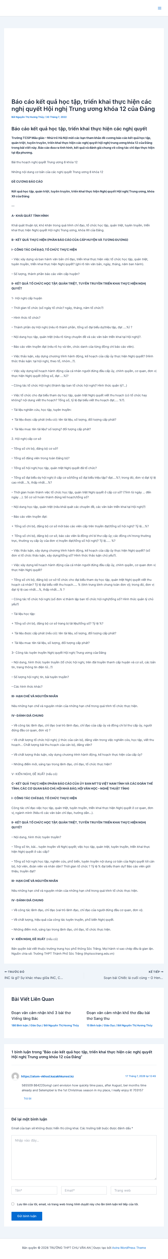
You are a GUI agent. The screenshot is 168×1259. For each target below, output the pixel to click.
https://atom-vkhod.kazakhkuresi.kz (47, 1076)
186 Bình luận (19, 1025)
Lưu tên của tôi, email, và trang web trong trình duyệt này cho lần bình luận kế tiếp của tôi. (77, 1204)
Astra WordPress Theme (129, 1248)
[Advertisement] (84, 66)
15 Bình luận (94, 1025)
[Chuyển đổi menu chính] (159, 8)
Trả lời (27, 1098)
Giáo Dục (36, 1025)
